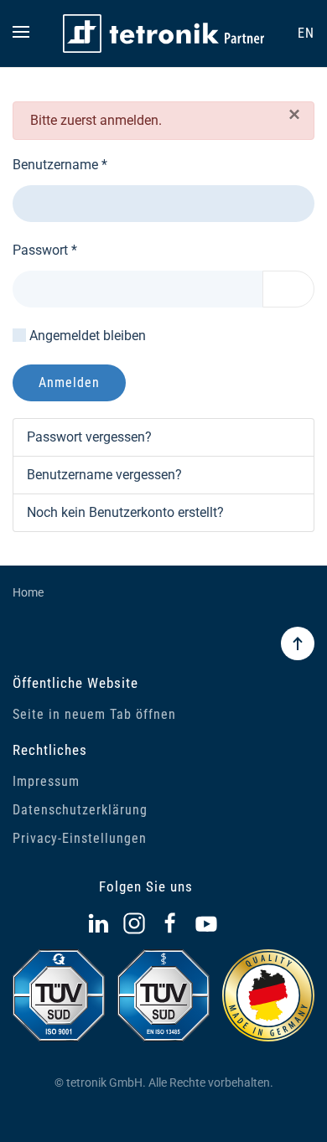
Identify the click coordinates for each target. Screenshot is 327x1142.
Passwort (45, 250)
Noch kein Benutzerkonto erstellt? (125, 512)
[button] (21, 33)
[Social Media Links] (98, 924)
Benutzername (60, 165)
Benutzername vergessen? (104, 475)
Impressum (46, 781)
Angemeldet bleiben (87, 336)
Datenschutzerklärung (80, 810)
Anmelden (69, 382)
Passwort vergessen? (89, 437)
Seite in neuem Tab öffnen (94, 714)
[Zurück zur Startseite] (163, 33)
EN (306, 33)
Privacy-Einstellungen (80, 838)
